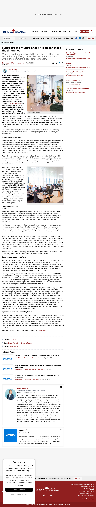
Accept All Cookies (19, 490)
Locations (22, 38)
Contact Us (66, 504)
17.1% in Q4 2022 (15, 103)
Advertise (35, 31)
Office (13, 63)
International (20, 63)
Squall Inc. (90, 499)
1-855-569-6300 (88, 492)
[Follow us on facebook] (77, 38)
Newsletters (56, 31)
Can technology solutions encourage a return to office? (37, 355)
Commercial (34, 38)
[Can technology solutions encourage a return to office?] (7, 358)
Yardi (11, 43)
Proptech (34, 358)
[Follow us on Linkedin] (80, 38)
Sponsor (44, 31)
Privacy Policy (37, 504)
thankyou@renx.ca (88, 495)
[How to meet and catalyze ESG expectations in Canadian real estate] (7, 368)
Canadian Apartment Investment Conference (78, 54)
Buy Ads (91, 38)
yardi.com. (42, 330)
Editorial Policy (47, 504)
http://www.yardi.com (29, 392)
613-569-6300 (89, 493)
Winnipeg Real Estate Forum (76, 72)
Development (68, 38)
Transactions (56, 38)
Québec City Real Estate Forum (77, 88)
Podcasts (66, 31)
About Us (29, 504)
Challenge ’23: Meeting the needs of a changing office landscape (37, 376)
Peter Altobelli (12, 69)
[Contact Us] (84, 38)
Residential (45, 38)
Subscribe (85, 31)
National (40, 358)
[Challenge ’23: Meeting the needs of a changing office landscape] (7, 378)
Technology (16, 343)
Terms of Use (58, 504)
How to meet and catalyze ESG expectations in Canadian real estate (38, 366)
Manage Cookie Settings (19, 494)
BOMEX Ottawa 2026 (74, 80)
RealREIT (69, 63)
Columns (75, 31)
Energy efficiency (26, 343)
